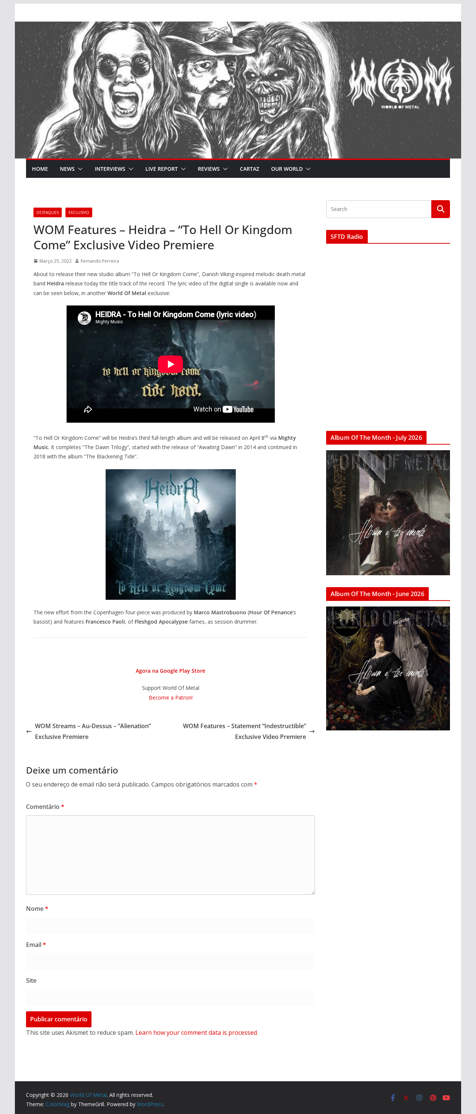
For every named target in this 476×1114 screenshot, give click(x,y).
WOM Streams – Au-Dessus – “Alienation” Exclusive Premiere (93, 731)
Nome (37, 909)
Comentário (45, 807)
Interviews (110, 168)
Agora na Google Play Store (170, 670)
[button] (79, 169)
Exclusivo (78, 212)
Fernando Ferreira (100, 261)
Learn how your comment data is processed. (196, 1032)
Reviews (209, 168)
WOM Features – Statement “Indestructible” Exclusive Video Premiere (244, 731)
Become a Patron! (171, 697)
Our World (287, 168)
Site (31, 980)
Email (36, 945)
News (67, 168)
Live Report (161, 168)
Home (40, 168)
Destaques (47, 212)
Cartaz (249, 168)
